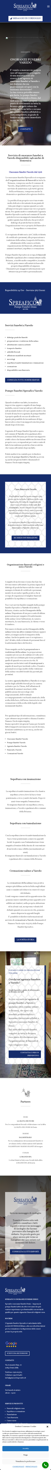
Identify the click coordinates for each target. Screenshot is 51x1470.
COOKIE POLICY (18, 1467)
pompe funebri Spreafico (23, 97)
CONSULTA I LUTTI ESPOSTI (25, 1251)
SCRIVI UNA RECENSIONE (17, 1353)
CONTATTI (25, 129)
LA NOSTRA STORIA (25, 940)
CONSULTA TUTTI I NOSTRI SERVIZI (23, 380)
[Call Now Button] (45, 1465)
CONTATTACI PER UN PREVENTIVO (29, 1054)
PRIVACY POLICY (31, 1467)
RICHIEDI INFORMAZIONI (25, 538)
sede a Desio (30, 98)
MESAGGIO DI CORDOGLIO (27, 18)
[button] (47, 1426)
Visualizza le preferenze (25, 1461)
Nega (25, 1455)
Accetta (26, 1448)
